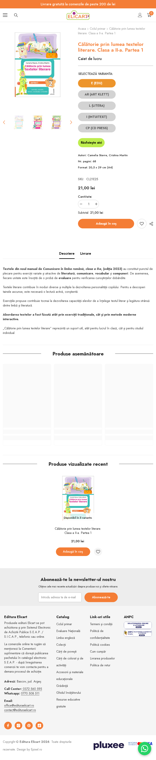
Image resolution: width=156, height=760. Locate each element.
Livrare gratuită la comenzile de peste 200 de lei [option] (78, 4)
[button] (4, 122)
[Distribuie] (149, 223)
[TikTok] (39, 725)
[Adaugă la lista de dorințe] (141, 223)
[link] (27, 432)
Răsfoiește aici (91, 142)
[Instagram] (18, 725)
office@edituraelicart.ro (19, 705)
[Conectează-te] (140, 15)
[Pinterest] (29, 725)
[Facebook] (8, 725)
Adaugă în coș (106, 223)
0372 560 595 (32, 689)
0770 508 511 (30, 693)
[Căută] (16, 15)
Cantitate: (85, 196)
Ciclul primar (97, 28)
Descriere (67, 253)
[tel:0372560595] (22, 689)
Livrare (85, 253)
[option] (37, 64)
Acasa (82, 28)
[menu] (5, 15)
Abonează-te (101, 597)
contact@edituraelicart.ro (20, 710)
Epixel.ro (36, 749)
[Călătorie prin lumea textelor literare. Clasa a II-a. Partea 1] (78, 498)
